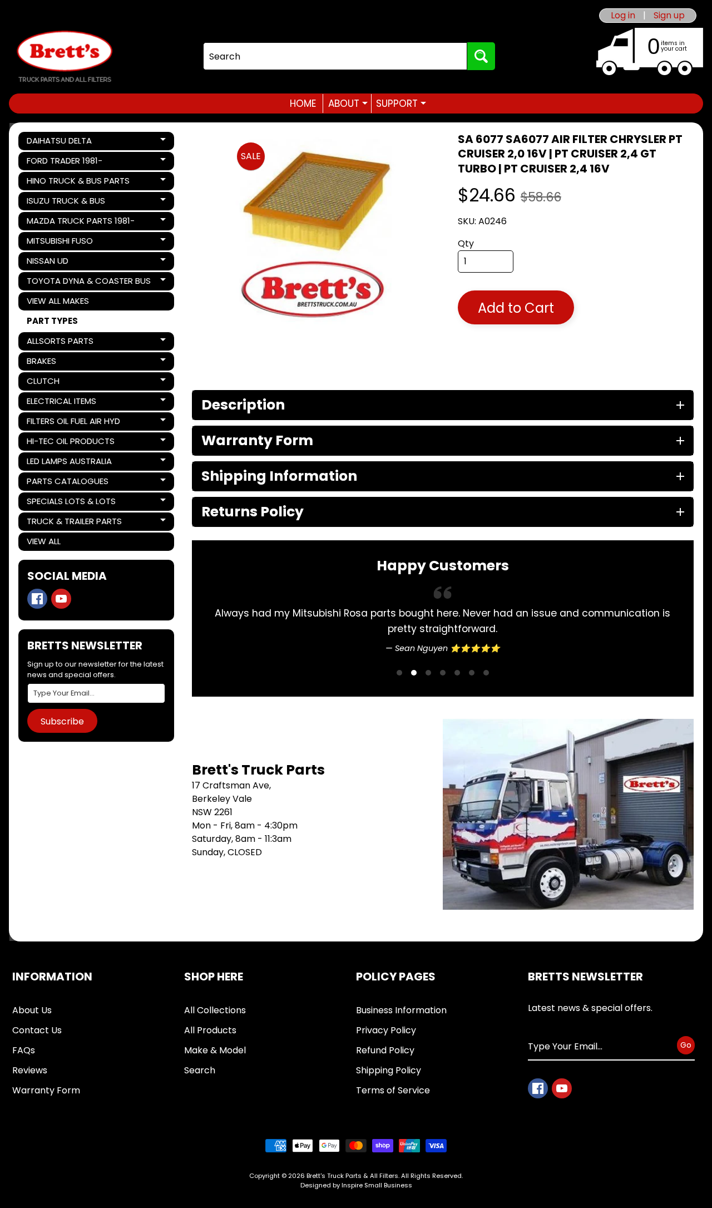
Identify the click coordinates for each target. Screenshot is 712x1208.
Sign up (669, 15)
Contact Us (37, 1030)
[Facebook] (37, 599)
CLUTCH (64, 383)
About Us (32, 1010)
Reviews (29, 1070)
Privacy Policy (386, 1030)
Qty (466, 243)
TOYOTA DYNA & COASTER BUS (88, 282)
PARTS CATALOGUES (67, 483)
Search (199, 1070)
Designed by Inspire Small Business (356, 1185)
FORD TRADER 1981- (64, 162)
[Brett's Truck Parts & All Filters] (64, 56)
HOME (303, 103)
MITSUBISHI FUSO (64, 242)
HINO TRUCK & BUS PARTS (78, 182)
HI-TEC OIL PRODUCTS (70, 443)
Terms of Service (393, 1090)
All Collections (215, 1010)
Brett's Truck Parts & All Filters (352, 1175)
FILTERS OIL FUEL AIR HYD (73, 423)
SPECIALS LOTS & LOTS (71, 503)
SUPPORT (401, 103)
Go (685, 1045)
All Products (210, 1030)
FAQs (23, 1050)
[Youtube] (61, 599)
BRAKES (64, 363)
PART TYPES (52, 321)
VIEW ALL (44, 541)
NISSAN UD (64, 262)
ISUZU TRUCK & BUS (65, 202)
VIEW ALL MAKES (58, 301)
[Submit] (481, 56)
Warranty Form (46, 1090)
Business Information (401, 1010)
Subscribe (62, 721)
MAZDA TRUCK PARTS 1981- (80, 222)
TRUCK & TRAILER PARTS (74, 523)
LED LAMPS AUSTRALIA (69, 463)
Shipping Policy (388, 1070)
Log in (623, 15)
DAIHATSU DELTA (64, 142)
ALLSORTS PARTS (64, 343)
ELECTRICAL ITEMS (64, 403)
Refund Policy (385, 1050)
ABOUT (348, 103)
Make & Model (215, 1050)
